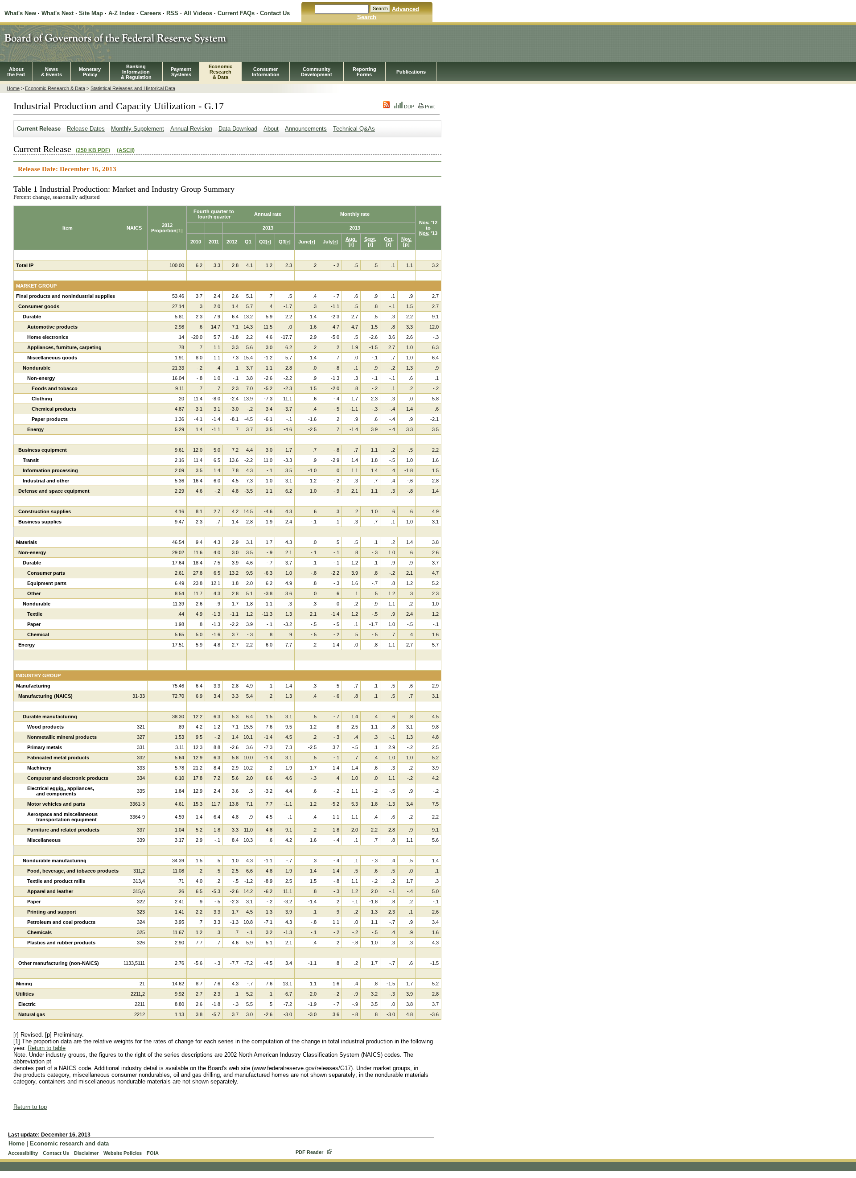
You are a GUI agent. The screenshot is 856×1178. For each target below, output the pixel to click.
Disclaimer (86, 1153)
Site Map (91, 13)
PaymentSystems (181, 71)
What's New (20, 13)
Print (430, 106)
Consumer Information (266, 71)
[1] (180, 230)
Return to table (47, 1048)
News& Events (51, 71)
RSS (172, 13)
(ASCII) (126, 150)
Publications (411, 71)
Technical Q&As (354, 128)
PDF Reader (309, 1152)
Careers (150, 13)
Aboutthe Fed (16, 71)
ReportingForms (364, 71)
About (271, 128)
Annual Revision (191, 128)
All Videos (198, 13)
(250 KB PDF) (93, 150)
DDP (408, 106)
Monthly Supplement (137, 128)
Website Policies (122, 1153)
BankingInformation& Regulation (136, 72)
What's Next (57, 13)
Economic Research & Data (55, 88)
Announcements (306, 128)
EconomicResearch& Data (220, 72)
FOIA (153, 1153)
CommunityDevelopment (316, 71)
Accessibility (23, 1153)
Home (13, 88)
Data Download (237, 128)
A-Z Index (121, 13)
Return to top (30, 1107)
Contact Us (275, 13)
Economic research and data (69, 1143)
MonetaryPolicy (90, 71)
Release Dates (86, 128)
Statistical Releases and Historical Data (133, 88)
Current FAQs (236, 13)
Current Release (39, 128)
